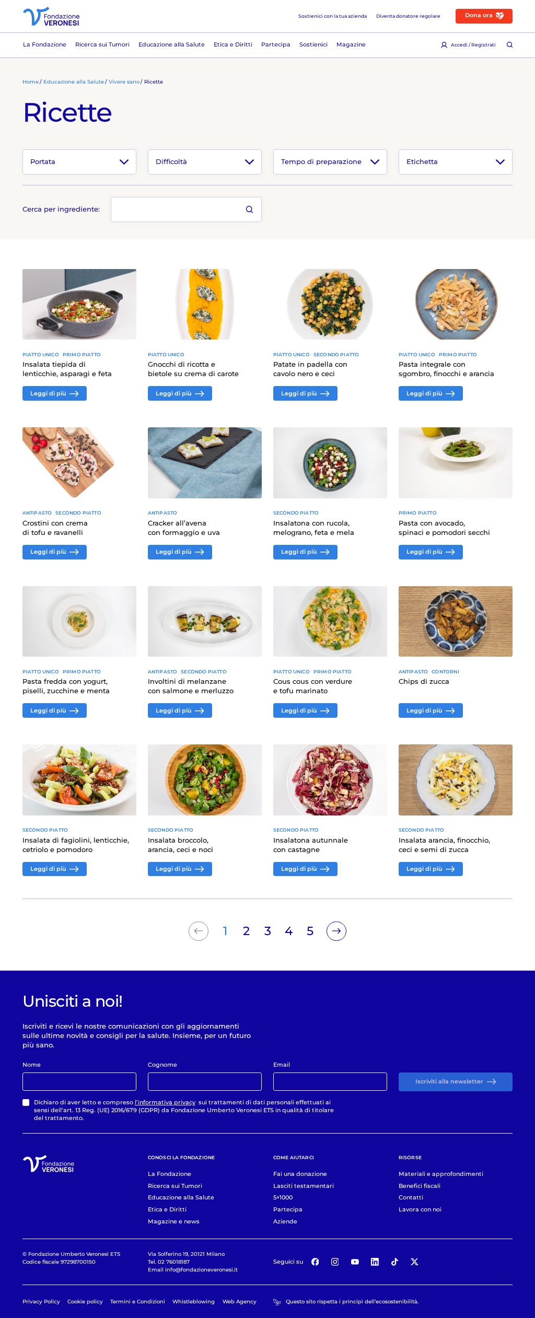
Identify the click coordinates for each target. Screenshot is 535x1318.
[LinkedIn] (375, 1262)
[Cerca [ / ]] (510, 45)
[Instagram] (335, 1262)
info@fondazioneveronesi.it (201, 1269)
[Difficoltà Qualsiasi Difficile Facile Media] (205, 162)
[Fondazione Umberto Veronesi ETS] (51, 16)
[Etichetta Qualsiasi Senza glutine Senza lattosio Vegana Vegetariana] (456, 162)
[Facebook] (315, 1262)
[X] (415, 1262)
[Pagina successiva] (336, 931)
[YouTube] (355, 1262)
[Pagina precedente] (198, 931)
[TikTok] (395, 1262)
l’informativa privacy (165, 1102)
